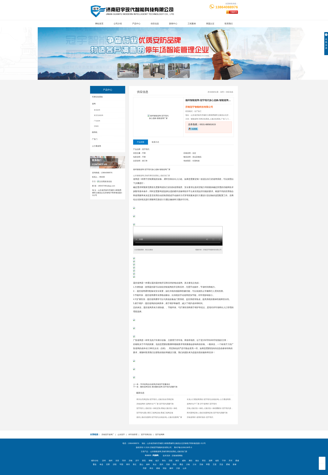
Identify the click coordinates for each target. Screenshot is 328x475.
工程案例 (192, 24)
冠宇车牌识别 (146, 434)
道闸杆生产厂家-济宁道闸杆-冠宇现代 (202, 404)
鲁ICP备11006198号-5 (183, 447)
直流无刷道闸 (98, 115)
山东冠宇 (121, 434)
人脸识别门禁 (164, 176)
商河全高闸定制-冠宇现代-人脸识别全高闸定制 (155, 399)
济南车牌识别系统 (151, 176)
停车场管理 (132, 434)
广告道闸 (97, 121)
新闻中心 (173, 24)
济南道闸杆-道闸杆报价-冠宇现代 (200, 417)
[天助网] (153, 455)
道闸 (94, 104)
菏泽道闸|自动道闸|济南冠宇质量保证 (155, 384)
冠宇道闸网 (159, 434)
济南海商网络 (177, 456)
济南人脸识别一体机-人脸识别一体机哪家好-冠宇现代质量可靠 (210, 408)
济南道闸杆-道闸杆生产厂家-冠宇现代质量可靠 (155, 404)
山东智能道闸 (138, 176)
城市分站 (94, 461)
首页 (222, 92)
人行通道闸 (96, 146)
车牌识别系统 (97, 97)
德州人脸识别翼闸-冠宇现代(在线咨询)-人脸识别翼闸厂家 (159, 417)
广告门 (94, 139)
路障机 (94, 132)
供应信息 (155, 24)
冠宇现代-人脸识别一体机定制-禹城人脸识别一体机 (156, 408)
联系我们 (229, 24)
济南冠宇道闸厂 (107, 434)
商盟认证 (210, 24)
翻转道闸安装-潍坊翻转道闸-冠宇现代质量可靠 (158, 387)
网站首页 (99, 24)
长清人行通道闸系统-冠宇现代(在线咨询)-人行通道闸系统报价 (210, 399)
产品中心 (136, 24)
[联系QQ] (104, 181)
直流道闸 (97, 110)
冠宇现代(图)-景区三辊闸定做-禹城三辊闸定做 (154, 413)
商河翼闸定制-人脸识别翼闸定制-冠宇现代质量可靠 (207, 413)
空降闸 (96, 126)
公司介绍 (118, 24)
